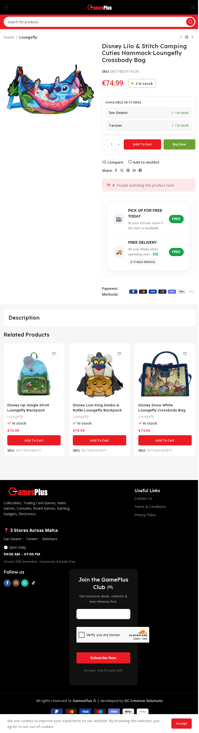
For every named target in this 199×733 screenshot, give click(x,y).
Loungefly (28, 37)
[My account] (193, 7)
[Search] (190, 22)
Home (9, 37)
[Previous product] (181, 37)
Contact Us (143, 498)
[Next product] (192, 37)
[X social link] (122, 170)
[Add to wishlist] (54, 353)
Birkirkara (49, 538)
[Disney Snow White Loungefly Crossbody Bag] (165, 373)
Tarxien (32, 538)
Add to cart (142, 144)
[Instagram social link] (16, 583)
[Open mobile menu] (6, 7)
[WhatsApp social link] (24, 583)
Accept (181, 723)
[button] (34, 440)
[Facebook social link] (116, 170)
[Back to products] (187, 37)
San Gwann (12, 538)
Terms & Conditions (150, 506)
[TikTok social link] (33, 583)
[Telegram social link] (140, 170)
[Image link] (28, 491)
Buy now (179, 144)
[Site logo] (99, 6)
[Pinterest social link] (128, 170)
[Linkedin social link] (134, 170)
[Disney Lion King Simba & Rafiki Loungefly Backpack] (99, 373)
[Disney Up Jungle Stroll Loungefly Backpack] (34, 373)
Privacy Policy (145, 514)
